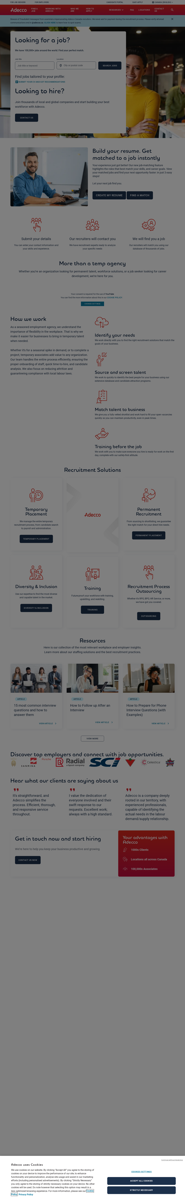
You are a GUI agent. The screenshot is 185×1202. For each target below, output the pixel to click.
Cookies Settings (141, 1172)
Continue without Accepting (172, 1160)
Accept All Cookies (141, 1181)
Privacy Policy (25, 1194)
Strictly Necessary (141, 1190)
